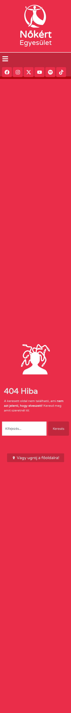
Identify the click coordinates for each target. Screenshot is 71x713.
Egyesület (36, 43)
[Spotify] (50, 72)
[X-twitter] (29, 72)
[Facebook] (7, 72)
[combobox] (24, 428)
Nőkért (36, 34)
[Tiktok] (61, 72)
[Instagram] (18, 72)
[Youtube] (39, 72)
